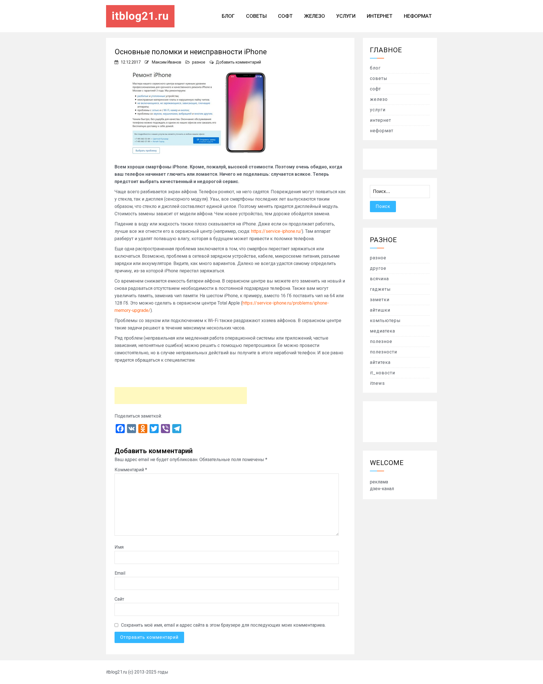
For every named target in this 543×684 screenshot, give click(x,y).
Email (120, 573)
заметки (379, 299)
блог (228, 16)
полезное (381, 341)
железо (314, 16)
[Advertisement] (181, 395)
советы (256, 16)
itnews (377, 383)
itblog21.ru (140, 16)
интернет (380, 16)
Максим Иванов (166, 62)
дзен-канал (382, 488)
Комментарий (131, 469)
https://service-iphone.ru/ (276, 231)
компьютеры (385, 320)
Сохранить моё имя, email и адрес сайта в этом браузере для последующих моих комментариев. (223, 625)
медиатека (382, 331)
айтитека (380, 362)
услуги (345, 16)
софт (285, 16)
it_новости (382, 372)
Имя (119, 547)
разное (198, 62)
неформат (418, 16)
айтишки (380, 310)
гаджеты (380, 289)
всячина (379, 278)
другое (378, 268)
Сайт (119, 599)
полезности (383, 352)
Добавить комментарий (238, 62)
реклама (379, 482)
